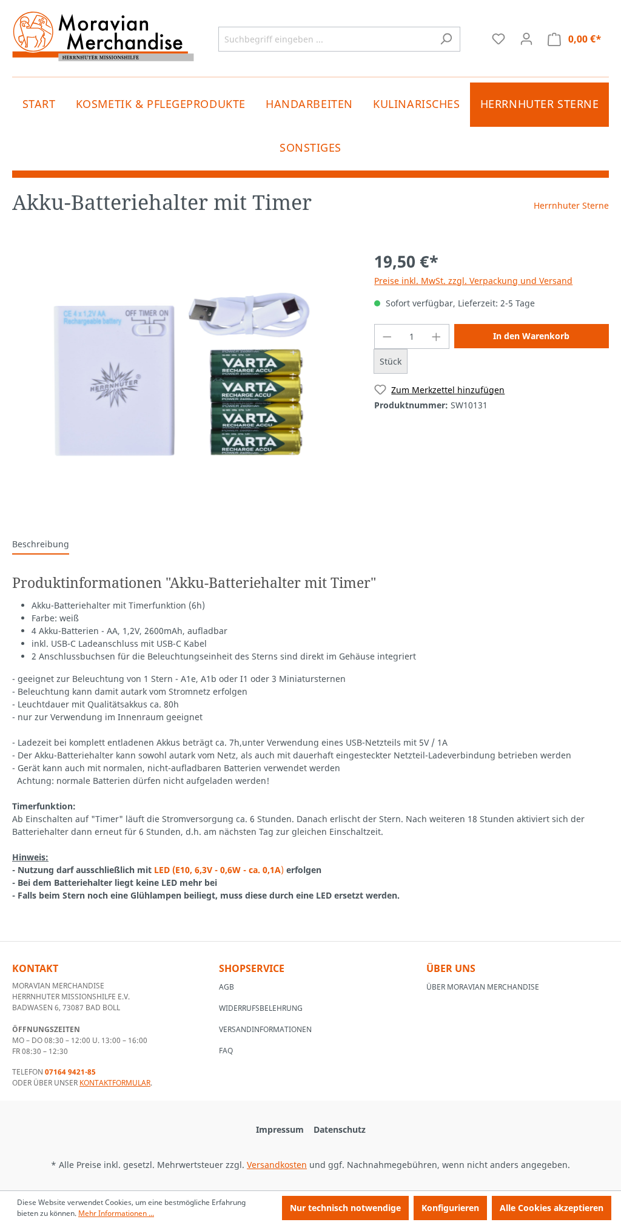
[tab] (40, 545)
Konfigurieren (450, 1207)
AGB (226, 987)
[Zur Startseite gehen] (103, 36)
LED (163, 870)
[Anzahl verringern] (387, 336)
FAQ (226, 1050)
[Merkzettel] (498, 38)
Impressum (280, 1129)
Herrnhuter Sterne (571, 205)
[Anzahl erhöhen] (436, 336)
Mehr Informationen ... (116, 1213)
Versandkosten (277, 1164)
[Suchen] (446, 39)
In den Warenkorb (531, 336)
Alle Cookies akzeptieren (551, 1207)
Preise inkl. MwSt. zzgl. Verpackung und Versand (473, 280)
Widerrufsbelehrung (261, 1008)
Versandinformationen (265, 1029)
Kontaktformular (114, 1083)
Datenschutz (340, 1129)
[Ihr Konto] (526, 38)
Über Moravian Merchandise (482, 987)
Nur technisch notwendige (345, 1207)
